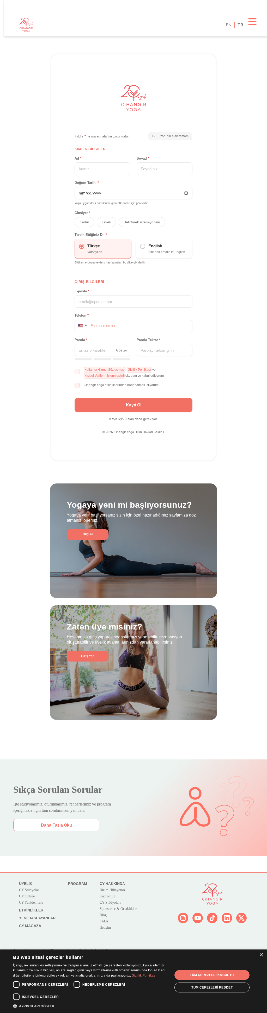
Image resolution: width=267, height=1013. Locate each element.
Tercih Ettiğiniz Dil (91, 235)
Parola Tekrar (148, 340)
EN (228, 24)
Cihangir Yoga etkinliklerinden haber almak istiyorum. (121, 385)
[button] (82, 326)
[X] (241, 918)
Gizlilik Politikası (144, 975)
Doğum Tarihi (87, 183)
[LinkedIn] (227, 918)
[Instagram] (183, 918)
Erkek (106, 222)
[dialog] (133, 981)
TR (240, 24)
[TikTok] (212, 918)
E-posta (82, 291)
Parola (81, 340)
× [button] (261, 955)
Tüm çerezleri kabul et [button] (212, 975)
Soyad (143, 158)
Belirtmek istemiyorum (142, 222)
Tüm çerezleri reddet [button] (212, 987)
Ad (78, 158)
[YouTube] (197, 918)
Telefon (82, 315)
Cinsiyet (82, 213)
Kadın (84, 222)
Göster (121, 350)
